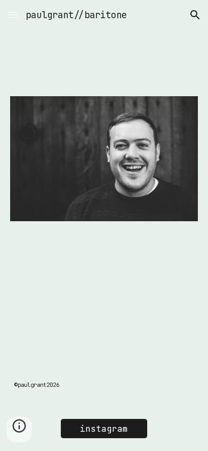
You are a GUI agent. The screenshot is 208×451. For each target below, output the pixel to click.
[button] (13, 14)
